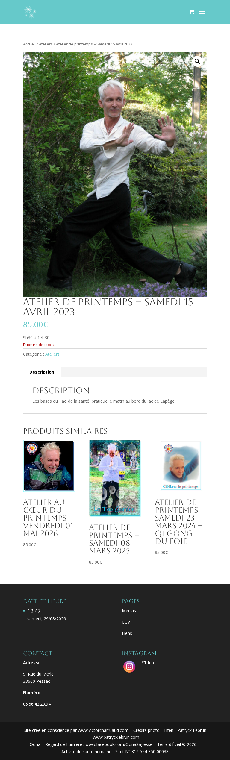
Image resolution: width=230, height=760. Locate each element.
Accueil (29, 44)
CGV (126, 622)
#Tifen (147, 662)
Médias (129, 610)
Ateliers (46, 44)
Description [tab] (41, 372)
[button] (197, 61)
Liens (127, 633)
